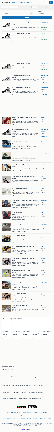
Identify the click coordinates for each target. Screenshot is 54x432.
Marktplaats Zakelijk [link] (15, 412)
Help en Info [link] (36, 412)
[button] (46, 2)
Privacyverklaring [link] (18, 415)
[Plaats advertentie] (51, 2)
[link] (6, 2)
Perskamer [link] (22, 418)
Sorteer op (40, 11)
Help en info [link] (14, 2)
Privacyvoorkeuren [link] (36, 415)
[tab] (31, 13)
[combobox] (9, 7)
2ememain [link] (42, 418)
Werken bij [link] (15, 418)
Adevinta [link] (29, 418)
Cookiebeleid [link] (27, 415)
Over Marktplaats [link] (7, 418)
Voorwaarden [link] (20, 2)
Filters (27, 17)
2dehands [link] (35, 418)
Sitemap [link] (49, 418)
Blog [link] (8, 412)
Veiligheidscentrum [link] (28, 2)
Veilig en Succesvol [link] (26, 412)
